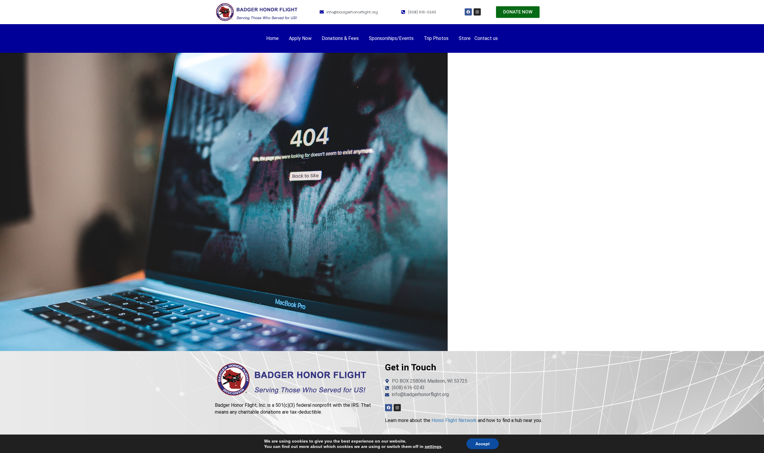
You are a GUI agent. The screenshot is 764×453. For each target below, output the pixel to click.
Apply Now (300, 38)
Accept (482, 443)
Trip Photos (436, 38)
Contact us (486, 38)
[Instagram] (477, 12)
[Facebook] (468, 12)
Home (272, 38)
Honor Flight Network (454, 420)
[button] (275, 38)
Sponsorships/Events (391, 38)
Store (465, 38)
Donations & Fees (340, 38)
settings (433, 446)
